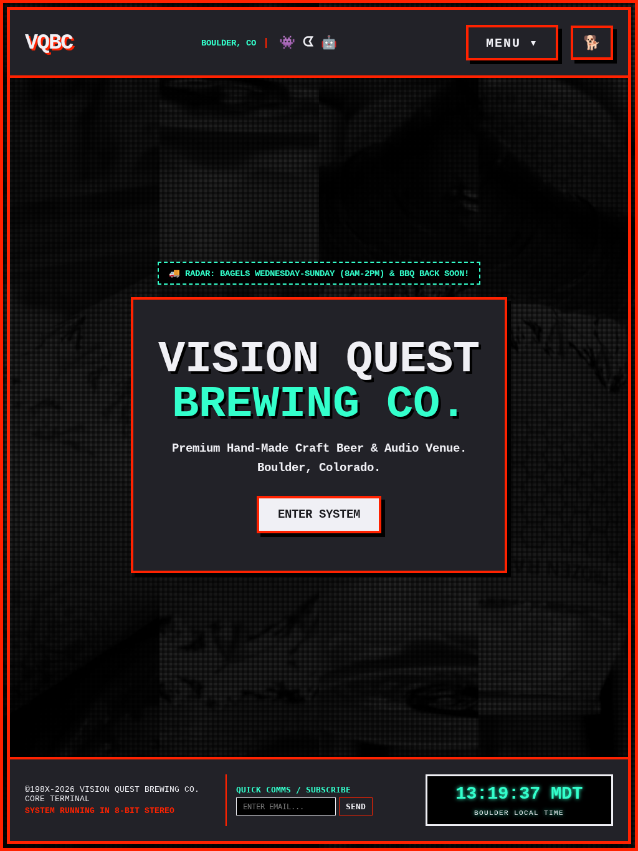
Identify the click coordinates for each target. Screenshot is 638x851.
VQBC (48, 43)
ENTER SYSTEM (319, 514)
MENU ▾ (512, 43)
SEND (356, 806)
